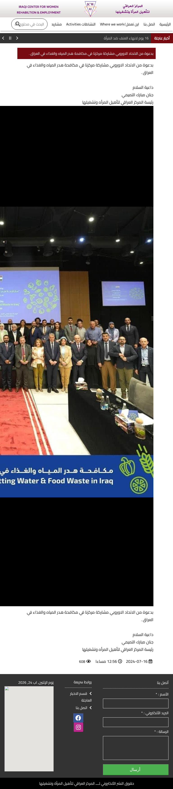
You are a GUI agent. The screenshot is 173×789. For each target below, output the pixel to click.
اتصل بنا (81, 707)
